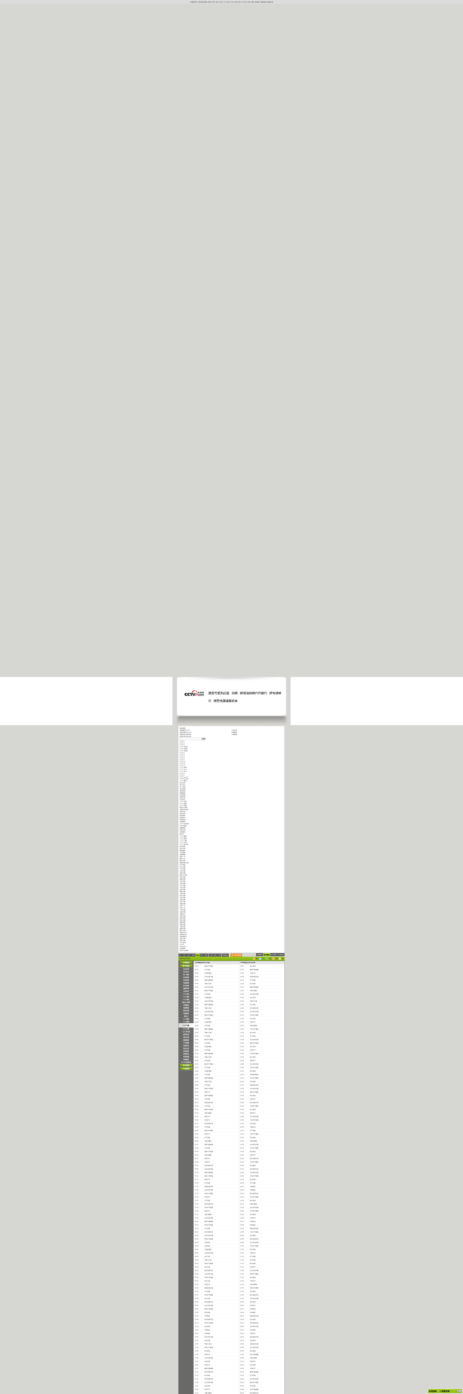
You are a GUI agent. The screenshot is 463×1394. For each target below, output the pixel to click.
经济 (221, 2)
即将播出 (225, 955)
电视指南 (186, 983)
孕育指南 (186, 1057)
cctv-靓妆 (186, 1019)
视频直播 (263, 2)
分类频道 (281, 955)
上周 (210, 955)
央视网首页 (193, 2)
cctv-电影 (186, 999)
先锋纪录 (186, 1045)
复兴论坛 (238, 2)
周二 (184, 955)
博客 (252, 2)
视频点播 (270, 2)
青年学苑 (186, 1037)
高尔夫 (186, 1016)
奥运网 (200, 2)
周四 (193, 955)
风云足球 (186, 969)
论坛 (232, 2)
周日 (205, 955)
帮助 (256, 958)
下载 (269, 958)
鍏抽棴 (460, 1391)
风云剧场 (186, 977)
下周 (219, 955)
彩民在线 (186, 1010)
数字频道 (267, 955)
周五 (197, 955)
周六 (201, 955)
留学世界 (186, 1034)
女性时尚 (186, 991)
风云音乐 (186, 972)
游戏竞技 (186, 1054)
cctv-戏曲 (186, 997)
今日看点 (234, 730)
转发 (282, 958)
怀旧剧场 (186, 986)
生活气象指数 (254, 1354)
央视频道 (234, 732)
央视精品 (186, 1005)
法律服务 (186, 1013)
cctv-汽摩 (186, 1029)
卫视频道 (234, 734)
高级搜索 (182, 728)
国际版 (205, 2)
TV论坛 (244, 2)
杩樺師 (458, 1391)
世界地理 (186, 980)
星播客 (257, 2)
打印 (263, 958)
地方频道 (274, 955)
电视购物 (186, 1008)
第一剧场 (186, 974)
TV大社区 (227, 2)
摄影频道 (186, 1040)
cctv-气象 (186, 1025)
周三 (189, 955)
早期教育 (186, 1059)
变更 (276, 958)
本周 (214, 955)
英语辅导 (186, 1051)
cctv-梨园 (186, 1022)
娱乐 (217, 2)
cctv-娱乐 (186, 994)
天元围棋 (186, 1043)
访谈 (248, 2)
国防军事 (186, 988)
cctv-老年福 (186, 1032)
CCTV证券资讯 (186, 1062)
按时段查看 (237, 955)
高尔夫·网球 (186, 1002)
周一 (180, 955)
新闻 (209, 2)
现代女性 (186, 1048)
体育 (213, 2)
